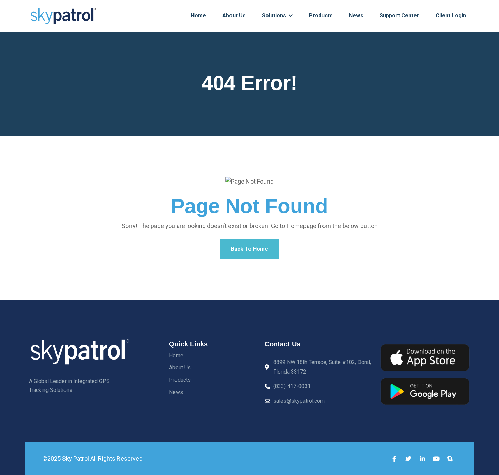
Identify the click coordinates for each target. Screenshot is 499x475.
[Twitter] (408, 459)
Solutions (275, 15)
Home (198, 15)
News (356, 15)
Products (321, 15)
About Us (234, 15)
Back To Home (249, 249)
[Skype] (450, 459)
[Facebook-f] (394, 459)
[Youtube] (436, 459)
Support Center (399, 15)
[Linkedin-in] (422, 459)
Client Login (451, 15)
